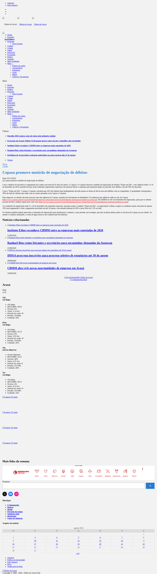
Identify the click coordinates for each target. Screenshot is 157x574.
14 (122, 541)
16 (13, 544)
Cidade (10, 48)
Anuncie (10, 3)
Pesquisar (6, 482)
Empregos (16, 70)
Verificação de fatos (15, 566)
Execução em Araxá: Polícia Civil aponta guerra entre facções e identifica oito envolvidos (44, 141)
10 (35, 541)
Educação (11, 52)
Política (10, 39)
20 (100, 544)
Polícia (10, 57)
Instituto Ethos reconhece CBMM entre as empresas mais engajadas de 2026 (39, 146)
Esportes (10, 37)
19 (78, 544)
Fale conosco (12, 5)
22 (144, 544)
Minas (14, 75)
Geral (14, 72)
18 (57, 544)
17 (35, 544)
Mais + (10, 63)
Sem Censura (17, 44)
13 (100, 541)
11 (57, 541)
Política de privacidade (16, 560)
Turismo (10, 59)
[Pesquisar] (150, 486)
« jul (77, 553)
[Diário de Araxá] (31, 24)
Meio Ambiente (13, 61)
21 (122, 544)
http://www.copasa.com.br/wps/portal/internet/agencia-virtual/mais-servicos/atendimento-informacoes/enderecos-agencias (50, 200)
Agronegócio (17, 68)
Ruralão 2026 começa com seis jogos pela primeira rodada (31, 136)
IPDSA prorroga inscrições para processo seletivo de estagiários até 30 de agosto (57, 255)
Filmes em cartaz (18, 66)
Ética (9, 564)
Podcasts (10, 41)
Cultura (10, 46)
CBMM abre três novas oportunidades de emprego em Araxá (45, 268)
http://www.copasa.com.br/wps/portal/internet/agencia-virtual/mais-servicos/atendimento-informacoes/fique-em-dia (83, 202)
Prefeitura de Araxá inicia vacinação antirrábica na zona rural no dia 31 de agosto (41, 155)
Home (4, 164)
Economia (11, 55)
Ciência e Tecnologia (20, 77)
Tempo (10, 160)
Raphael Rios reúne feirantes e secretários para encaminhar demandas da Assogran (42, 150)
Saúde (9, 50)
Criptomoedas (13, 505)
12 (78, 541)
